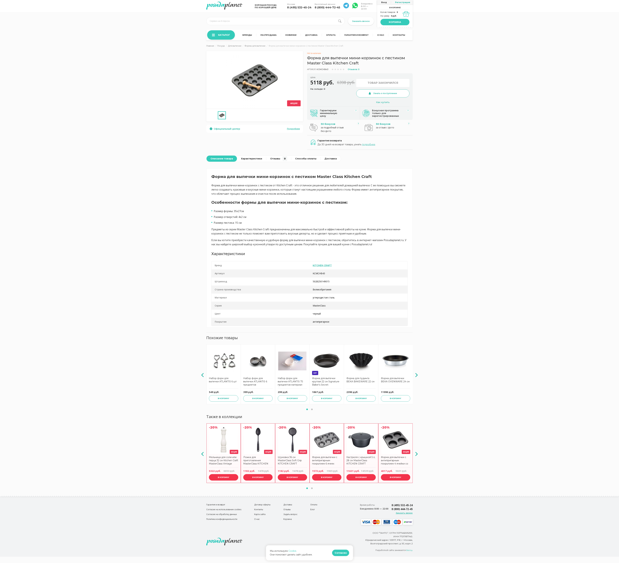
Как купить (383, 102)
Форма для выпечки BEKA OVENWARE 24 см (395, 380)
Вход (384, 2)
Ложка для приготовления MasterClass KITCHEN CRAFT (255, 461)
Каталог (224, 34)
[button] (307, 409)
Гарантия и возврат (356, 35)
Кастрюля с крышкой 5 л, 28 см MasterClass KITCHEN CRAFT (360, 460)
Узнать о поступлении (385, 93)
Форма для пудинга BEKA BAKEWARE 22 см (360, 380)
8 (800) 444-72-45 (327, 7)
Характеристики (251, 158)
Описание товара (222, 158)
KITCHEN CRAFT (322, 265)
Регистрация (402, 2)
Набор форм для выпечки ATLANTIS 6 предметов (255, 381)
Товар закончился (383, 82)
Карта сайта (259, 514)
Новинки (290, 35)
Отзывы (278, 158)
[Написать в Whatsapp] (346, 7)
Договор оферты (262, 504)
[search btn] (340, 21)
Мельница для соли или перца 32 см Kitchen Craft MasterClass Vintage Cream (223, 461)
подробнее (368, 144)
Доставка (311, 35)
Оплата (331, 35)
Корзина (395, 22)
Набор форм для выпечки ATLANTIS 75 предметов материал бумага (290, 382)
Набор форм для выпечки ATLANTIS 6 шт (223, 380)
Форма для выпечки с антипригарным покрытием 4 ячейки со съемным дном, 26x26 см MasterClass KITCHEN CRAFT (395, 461)
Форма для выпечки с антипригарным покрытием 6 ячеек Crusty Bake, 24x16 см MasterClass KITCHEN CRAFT (324, 461)
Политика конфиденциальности (221, 519)
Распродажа (268, 35)
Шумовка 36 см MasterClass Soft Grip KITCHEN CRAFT (290, 460)
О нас (380, 35)
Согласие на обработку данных (221, 514)
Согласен (341, 552)
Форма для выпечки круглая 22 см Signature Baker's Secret (325, 381)
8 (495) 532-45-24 (299, 7)
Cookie (292, 550)
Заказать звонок (361, 21)
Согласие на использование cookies (223, 509)
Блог (312, 509)
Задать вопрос (290, 514)
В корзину (223, 398)
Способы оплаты (305, 158)
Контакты (399, 35)
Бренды (247, 35)
